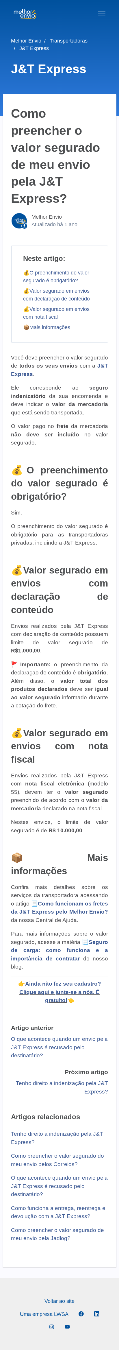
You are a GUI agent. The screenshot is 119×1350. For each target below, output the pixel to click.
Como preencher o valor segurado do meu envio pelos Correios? (57, 1160)
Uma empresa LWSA (44, 1314)
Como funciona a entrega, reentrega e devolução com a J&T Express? (58, 1212)
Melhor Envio (26, 41)
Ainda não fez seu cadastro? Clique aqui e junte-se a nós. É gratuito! (60, 992)
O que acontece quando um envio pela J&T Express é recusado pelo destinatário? (59, 1047)
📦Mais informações (46, 327)
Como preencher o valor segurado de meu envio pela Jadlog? (57, 1234)
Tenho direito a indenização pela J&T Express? (57, 1138)
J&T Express (34, 48)
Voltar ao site (59, 1301)
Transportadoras (69, 41)
